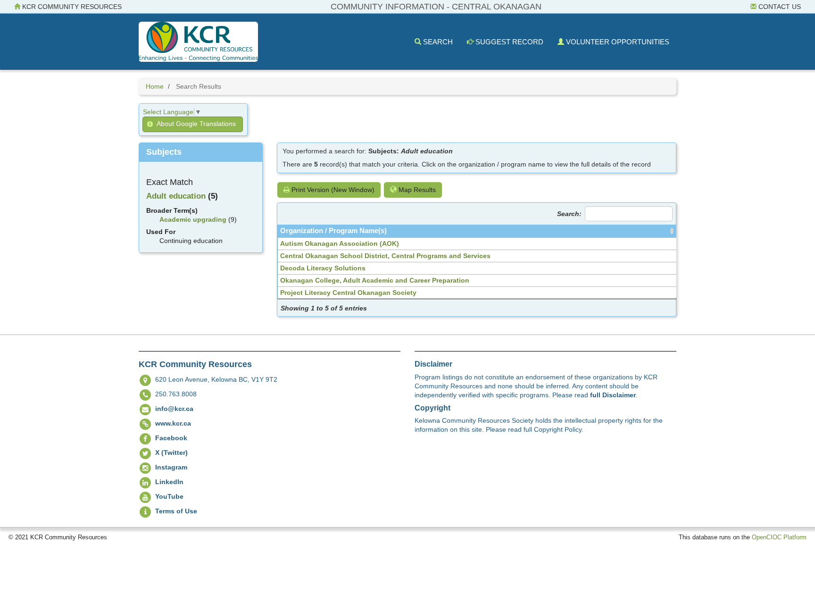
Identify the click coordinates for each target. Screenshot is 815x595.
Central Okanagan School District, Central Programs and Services (385, 256)
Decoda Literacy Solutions (323, 268)
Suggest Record (508, 42)
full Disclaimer (613, 395)
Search (437, 42)
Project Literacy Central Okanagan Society (348, 292)
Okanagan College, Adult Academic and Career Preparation (374, 280)
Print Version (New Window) (332, 189)
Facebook (171, 438)
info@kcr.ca (174, 408)
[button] (192, 124)
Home (155, 86)
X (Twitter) (171, 452)
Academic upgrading (192, 219)
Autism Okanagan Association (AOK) (339, 243)
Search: (569, 214)
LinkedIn (169, 482)
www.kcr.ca (173, 423)
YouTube (169, 496)
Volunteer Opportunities (616, 42)
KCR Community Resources (71, 6)
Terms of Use (176, 511)
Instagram (171, 467)
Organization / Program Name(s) (333, 231)
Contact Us (779, 6)
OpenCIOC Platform (779, 537)
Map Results (416, 189)
